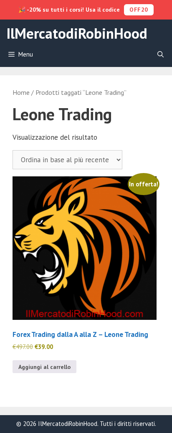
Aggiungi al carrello (44, 367)
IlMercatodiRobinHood (76, 33)
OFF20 (138, 9)
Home (21, 92)
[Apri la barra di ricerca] (160, 54)
